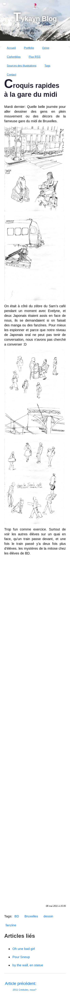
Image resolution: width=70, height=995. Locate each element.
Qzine (45, 48)
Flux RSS (34, 56)
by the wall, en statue (27, 965)
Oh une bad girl (23, 949)
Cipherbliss (14, 56)
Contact (11, 74)
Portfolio (29, 48)
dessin (48, 916)
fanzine (11, 925)
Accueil (11, 48)
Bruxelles (31, 916)
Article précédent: (20, 986)
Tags (47, 65)
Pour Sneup (21, 957)
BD (16, 916)
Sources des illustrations (21, 65)
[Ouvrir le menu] (4, 4)
